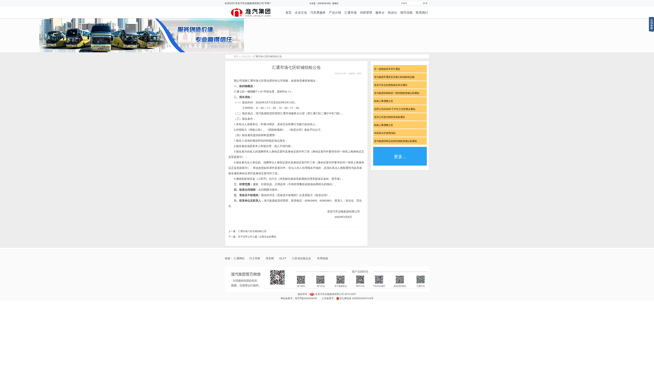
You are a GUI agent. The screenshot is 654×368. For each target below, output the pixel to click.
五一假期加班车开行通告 (388, 69)
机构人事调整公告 (384, 101)
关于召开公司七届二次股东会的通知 (257, 236)
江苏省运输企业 (301, 258)
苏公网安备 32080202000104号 (356, 298)
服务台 (380, 12)
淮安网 (270, 258)
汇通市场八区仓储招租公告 (252, 231)
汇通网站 (239, 258)
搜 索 (425, 3)
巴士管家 (254, 258)
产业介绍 (335, 12)
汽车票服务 (318, 12)
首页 (288, 12)
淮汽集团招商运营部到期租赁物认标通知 (396, 141)
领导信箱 (406, 12)
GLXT (283, 258)
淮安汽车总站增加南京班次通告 (392, 85)
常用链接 (322, 258)
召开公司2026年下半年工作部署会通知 (396, 109)
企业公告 (246, 56)
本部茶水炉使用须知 (386, 133)
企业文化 (301, 12)
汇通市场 (350, 12)
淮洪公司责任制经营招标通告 (390, 117)
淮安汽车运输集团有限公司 (329, 294)
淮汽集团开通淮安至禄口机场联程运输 (395, 77)
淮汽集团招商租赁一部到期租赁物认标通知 (398, 93)
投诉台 (392, 12)
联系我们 (422, 12)
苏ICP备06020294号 (306, 298)
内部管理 (366, 12)
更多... (400, 156)
